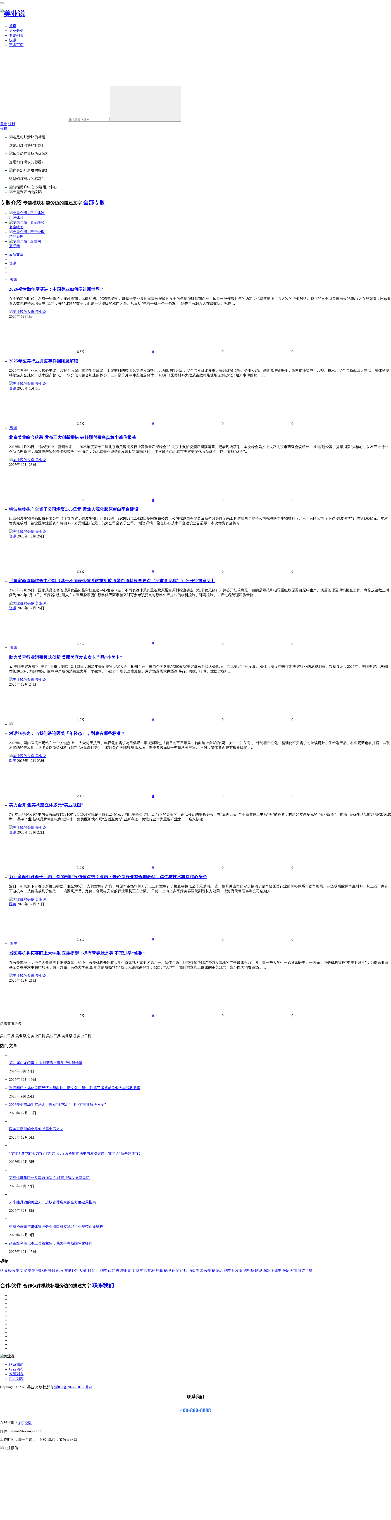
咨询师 (121, 1271)
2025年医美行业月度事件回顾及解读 (43, 361)
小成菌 (101, 1271)
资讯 (12, 263)
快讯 (12, 40)
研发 (175, 1271)
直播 (131, 1271)
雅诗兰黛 (305, 1271)
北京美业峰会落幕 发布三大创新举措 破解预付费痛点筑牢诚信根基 (72, 437)
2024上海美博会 (276, 1271)
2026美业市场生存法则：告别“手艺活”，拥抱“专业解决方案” (57, 1105)
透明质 (248, 1271)
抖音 (91, 1271)
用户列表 (16, 1379)
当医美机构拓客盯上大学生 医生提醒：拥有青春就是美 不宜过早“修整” (77, 953)
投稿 (3, 129)
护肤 (3, 1271)
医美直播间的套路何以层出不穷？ (36, 1129)
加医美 (205, 1271)
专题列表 (16, 35)
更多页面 (16, 45)
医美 (12, 761)
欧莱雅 (149, 1271)
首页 (12, 26)
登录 (3, 124)
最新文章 (16, 254)
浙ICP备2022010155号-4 (73, 1387)
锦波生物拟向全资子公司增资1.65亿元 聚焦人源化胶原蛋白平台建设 (73, 509)
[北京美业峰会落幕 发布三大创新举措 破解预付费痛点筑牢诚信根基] (9, 428)
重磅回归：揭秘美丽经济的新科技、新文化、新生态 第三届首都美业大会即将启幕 (74, 1088)
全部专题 (94, 202)
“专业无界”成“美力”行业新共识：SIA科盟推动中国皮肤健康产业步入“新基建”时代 (74, 1153)
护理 (167, 1271)
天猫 (293, 1271)
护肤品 (217, 1271)
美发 (31, 1271)
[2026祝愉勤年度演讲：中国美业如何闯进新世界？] (9, 280)
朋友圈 (237, 1271)
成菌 (227, 1271)
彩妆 (59, 1271)
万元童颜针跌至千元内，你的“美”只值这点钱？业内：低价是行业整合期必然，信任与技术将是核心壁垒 (108, 876)
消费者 (193, 1271)
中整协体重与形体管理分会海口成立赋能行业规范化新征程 (56, 1226)
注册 (11, 124)
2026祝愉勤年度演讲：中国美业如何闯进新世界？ (56, 289)
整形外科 (71, 1271)
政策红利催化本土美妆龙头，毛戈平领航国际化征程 (50, 1243)
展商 (159, 1271)
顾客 (111, 1271)
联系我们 (103, 1285)
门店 (183, 1271)
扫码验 (41, 1271)
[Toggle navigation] (2, 3)
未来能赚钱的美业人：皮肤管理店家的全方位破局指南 (52, 1202)
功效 (83, 1271)
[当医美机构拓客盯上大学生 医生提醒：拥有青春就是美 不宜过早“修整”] (9, 944)
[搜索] (145, 104)
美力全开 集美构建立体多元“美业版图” (46, 805)
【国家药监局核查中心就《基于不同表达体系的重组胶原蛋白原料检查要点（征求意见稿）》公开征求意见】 (112, 580)
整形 (51, 1271)
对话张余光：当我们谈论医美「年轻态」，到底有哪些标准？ (67, 733)
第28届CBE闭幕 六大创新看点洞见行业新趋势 (45, 1063)
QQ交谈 (25, 1423)
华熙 (139, 1271)
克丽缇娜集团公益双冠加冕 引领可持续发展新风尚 (49, 1178)
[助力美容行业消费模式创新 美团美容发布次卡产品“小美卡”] (9, 647)
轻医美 (13, 1271)
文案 (23, 1271)
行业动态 (16, 1369)
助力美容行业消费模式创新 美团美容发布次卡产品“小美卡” (65, 657)
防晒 (258, 1271)
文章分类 (16, 31)
